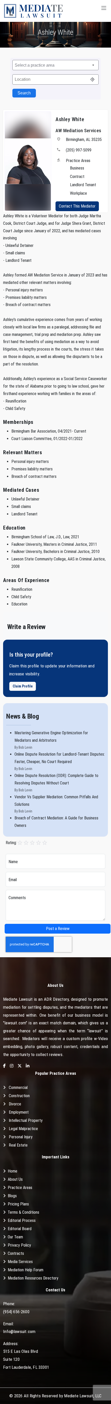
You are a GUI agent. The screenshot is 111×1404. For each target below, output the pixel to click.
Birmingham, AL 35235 (84, 139)
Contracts (16, 1253)
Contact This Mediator (77, 206)
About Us (15, 1179)
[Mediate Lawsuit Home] (33, 11)
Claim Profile (23, 686)
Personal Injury (21, 1136)
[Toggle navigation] (104, 11)
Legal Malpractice (23, 1128)
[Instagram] (11, 1066)
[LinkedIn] (27, 1066)
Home (12, 1171)
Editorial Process (22, 1220)
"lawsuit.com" (15, 1022)
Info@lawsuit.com (19, 1331)
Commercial (18, 1087)
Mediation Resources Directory (33, 1278)
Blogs (12, 1195)
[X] (20, 1066)
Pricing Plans (18, 1204)
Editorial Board (19, 1228)
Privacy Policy (19, 1245)
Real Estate (18, 1145)
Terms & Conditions (23, 1212)
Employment (19, 1112)
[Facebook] (4, 1066)
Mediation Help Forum (25, 1269)
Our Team (15, 1237)
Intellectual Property (26, 1120)
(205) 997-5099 (78, 150)
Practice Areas (20, 1187)
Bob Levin (25, 747)
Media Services (20, 1261)
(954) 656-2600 (16, 1311)
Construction (19, 1095)
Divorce (15, 1104)
